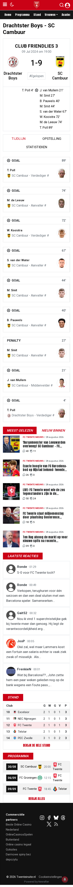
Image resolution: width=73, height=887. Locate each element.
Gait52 (22, 613)
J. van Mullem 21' (51, 90)
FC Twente (30, 789)
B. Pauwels (14, 320)
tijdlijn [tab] (19, 139)
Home (7, 15)
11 (34, 451)
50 (27, 498)
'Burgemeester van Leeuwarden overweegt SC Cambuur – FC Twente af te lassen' (44, 444)
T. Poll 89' (46, 127)
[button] (61, 6)
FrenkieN (24, 669)
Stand (37, 15)
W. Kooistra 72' (50, 117)
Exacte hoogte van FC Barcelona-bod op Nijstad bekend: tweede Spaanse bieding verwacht (45, 468)
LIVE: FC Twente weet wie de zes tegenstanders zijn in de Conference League (44, 491)
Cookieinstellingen (50, 877)
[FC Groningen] (40, 777)
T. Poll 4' (27, 90)
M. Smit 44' (47, 106)
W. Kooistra (14, 230)
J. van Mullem (16, 380)
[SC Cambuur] (60, 62)
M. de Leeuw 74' (51, 122)
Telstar (62, 789)
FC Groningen (28, 777)
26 (27, 474)
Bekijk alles (36, 798)
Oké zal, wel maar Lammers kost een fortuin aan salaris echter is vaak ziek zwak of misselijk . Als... (36, 652)
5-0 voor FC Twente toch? (36, 572)
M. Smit (12, 290)
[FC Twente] (40, 789)
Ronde (22, 567)
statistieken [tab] (36, 147)
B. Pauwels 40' (50, 101)
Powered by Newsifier (36, 881)
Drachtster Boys (13, 75)
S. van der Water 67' (53, 111)
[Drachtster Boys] (13, 62)
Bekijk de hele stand (36, 745)
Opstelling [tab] (51, 139)
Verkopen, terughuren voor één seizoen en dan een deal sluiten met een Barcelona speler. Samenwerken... (35, 596)
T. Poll (11, 170)
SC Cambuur (60, 75)
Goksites (11, 849)
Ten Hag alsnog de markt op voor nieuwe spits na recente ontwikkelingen (45, 539)
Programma (22, 15)
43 (27, 451)
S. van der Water (18, 260)
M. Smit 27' (47, 95)
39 (27, 545)
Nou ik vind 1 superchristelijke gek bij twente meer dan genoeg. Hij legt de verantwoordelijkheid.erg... (36, 624)
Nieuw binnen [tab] (53, 430)
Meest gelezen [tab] (20, 430)
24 (34, 498)
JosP (21, 641)
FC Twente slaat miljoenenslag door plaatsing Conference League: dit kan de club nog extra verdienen (45, 515)
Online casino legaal (18, 844)
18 (27, 522)
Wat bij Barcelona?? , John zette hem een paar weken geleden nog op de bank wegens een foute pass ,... (35, 680)
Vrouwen (50, 15)
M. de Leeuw (15, 200)
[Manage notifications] (65, 879)
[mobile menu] (5, 5)
